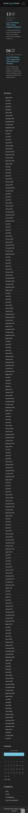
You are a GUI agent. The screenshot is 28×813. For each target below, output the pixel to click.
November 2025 (9, 121)
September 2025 (9, 127)
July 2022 (8, 224)
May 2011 (8, 597)
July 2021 (8, 257)
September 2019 (9, 323)
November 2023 (9, 188)
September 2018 (9, 335)
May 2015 (8, 455)
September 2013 (9, 512)
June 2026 (8, 103)
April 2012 (8, 564)
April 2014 (8, 491)
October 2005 (9, 735)
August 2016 (8, 410)
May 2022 (8, 230)
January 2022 (9, 242)
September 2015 (9, 443)
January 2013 (9, 537)
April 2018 (8, 350)
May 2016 (8, 419)
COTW (7, 794)
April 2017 (8, 386)
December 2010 (9, 612)
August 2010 (8, 624)
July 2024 (8, 166)
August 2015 (8, 446)
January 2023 (9, 209)
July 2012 (8, 555)
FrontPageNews (9, 797)
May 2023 (8, 197)
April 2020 (8, 302)
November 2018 (9, 329)
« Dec (5, 779)
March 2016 (8, 425)
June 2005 (8, 738)
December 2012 (9, 540)
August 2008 (8, 696)
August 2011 (8, 588)
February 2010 (9, 642)
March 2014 (8, 494)
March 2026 (8, 112)
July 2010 (8, 627)
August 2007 (8, 729)
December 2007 (9, 720)
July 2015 (8, 449)
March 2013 (8, 531)
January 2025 (9, 148)
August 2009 (8, 660)
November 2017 (9, 365)
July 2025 (8, 133)
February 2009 (9, 678)
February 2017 (9, 392)
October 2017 (9, 368)
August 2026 (8, 97)
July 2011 (8, 591)
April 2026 (8, 109)
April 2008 (8, 708)
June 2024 (8, 169)
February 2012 (9, 570)
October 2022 (9, 218)
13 (17, 765)
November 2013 (9, 506)
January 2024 (9, 185)
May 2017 (8, 383)
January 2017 (9, 395)
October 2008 (9, 690)
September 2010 (9, 621)
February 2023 (9, 206)
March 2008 (8, 711)
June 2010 (8, 630)
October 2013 (9, 509)
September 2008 (9, 693)
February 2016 (9, 428)
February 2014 (9, 497)
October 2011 (9, 582)
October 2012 (9, 546)
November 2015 (9, 437)
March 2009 (8, 675)
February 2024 (9, 182)
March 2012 (8, 567)
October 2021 (9, 251)
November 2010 (9, 615)
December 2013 (9, 503)
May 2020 (8, 299)
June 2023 (8, 194)
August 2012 (8, 552)
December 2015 (9, 434)
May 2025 (8, 139)
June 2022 (8, 227)
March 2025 (8, 142)
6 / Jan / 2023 (9, 54)
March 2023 (8, 203)
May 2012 (8, 561)
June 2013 (8, 521)
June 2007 (8, 732)
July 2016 (8, 413)
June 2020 (8, 296)
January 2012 (9, 573)
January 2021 (9, 275)
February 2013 (9, 534)
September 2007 (9, 726)
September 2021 (9, 254)
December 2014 (9, 470)
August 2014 (8, 479)
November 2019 (9, 317)
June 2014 (8, 485)
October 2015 (9, 440)
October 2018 (9, 332)
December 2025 (9, 118)
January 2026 (9, 115)
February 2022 (9, 239)
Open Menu (23, 3)
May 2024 (8, 172)
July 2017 (8, 377)
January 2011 (9, 609)
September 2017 (9, 371)
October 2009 (9, 654)
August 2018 (8, 338)
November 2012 (9, 543)
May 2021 (8, 263)
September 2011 (9, 585)
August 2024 (8, 163)
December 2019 (9, 314)
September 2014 (9, 476)
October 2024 (9, 157)
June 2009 (8, 666)
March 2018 (8, 353)
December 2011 (9, 576)
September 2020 (9, 287)
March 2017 (8, 389)
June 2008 (8, 702)
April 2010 (8, 636)
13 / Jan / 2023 (10, 18)
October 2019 (9, 320)
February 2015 (9, 464)
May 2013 (8, 524)
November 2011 (9, 579)
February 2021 (9, 272)
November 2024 (9, 154)
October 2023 (9, 191)
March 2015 (8, 461)
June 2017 (8, 380)
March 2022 (8, 236)
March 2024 (8, 179)
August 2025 (8, 130)
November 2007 (9, 723)
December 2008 (9, 684)
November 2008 (9, 687)
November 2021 (9, 248)
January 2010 (9, 645)
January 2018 (9, 359)
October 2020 (9, 284)
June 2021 (8, 260)
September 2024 (9, 160)
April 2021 (8, 266)
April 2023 (8, 200)
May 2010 (8, 633)
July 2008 (8, 699)
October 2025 (9, 124)
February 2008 (9, 714)
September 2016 (9, 407)
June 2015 (8, 452)
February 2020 (9, 308)
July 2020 (8, 293)
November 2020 (9, 281)
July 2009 (8, 663)
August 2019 (8, 326)
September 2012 (9, 549)
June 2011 (8, 594)
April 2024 (8, 176)
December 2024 (9, 151)
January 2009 (9, 681)
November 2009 (9, 651)
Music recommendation (11, 800)
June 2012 (8, 558)
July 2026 (8, 100)
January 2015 (9, 467)
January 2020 (9, 311)
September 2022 (9, 221)
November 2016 (9, 401)
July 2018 (8, 341)
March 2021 (8, 269)
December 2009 (9, 648)
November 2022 (9, 215)
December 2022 (9, 212)
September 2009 (9, 657)
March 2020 (8, 305)
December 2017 (9, 362)
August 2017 (8, 374)
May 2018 (8, 347)
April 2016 (8, 422)
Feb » (9, 779)
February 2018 (9, 356)
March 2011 (8, 603)
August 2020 (8, 290)
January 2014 (9, 500)
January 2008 (9, 717)
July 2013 (8, 518)
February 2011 (9, 606)
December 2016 (9, 398)
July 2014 (8, 482)
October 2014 (9, 473)
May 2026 (8, 106)
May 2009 (8, 669)
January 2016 (9, 431)
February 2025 (9, 145)
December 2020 (9, 278)
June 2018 (8, 344)
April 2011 (8, 600)
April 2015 (8, 458)
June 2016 (8, 416)
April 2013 (8, 528)
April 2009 (8, 672)
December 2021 (9, 245)
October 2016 (9, 404)
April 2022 (8, 233)
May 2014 (8, 488)
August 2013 (8, 515)
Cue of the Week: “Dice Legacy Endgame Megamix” (13, 25)
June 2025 (8, 136)
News (7, 791)
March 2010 (8, 639)
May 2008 (8, 705)
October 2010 (9, 618)
